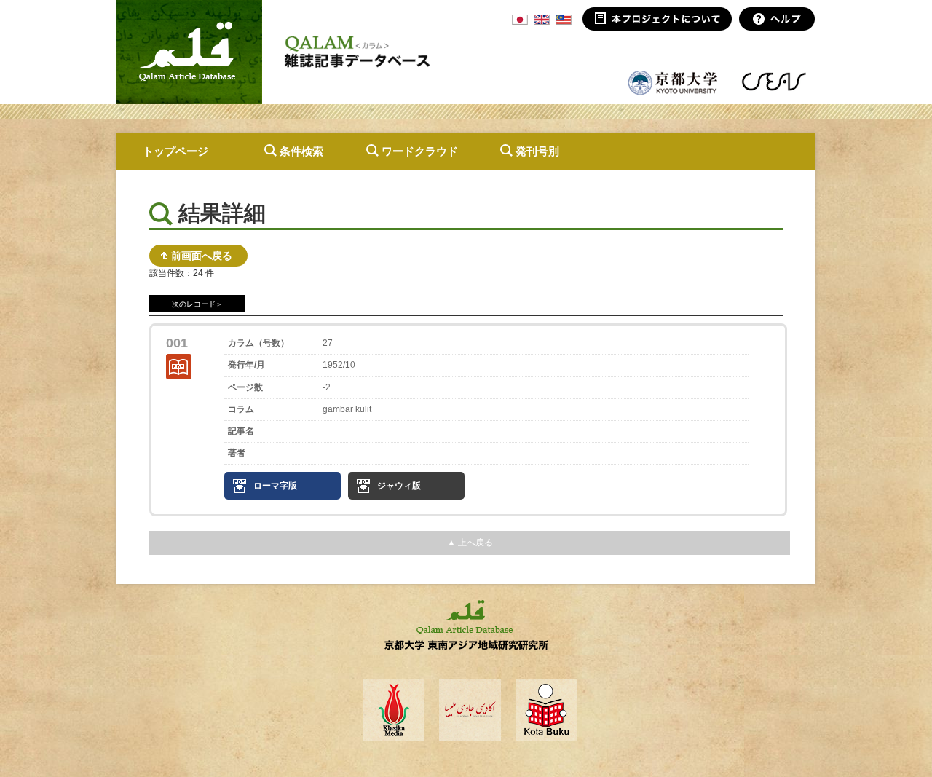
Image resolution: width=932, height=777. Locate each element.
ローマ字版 (275, 486)
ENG (542, 20)
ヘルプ (777, 19)
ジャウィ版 (399, 486)
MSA (564, 20)
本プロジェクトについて (657, 19)
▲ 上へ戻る (470, 542)
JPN (520, 20)
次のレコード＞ (197, 304)
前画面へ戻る (201, 255)
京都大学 (673, 81)
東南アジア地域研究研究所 (774, 81)
